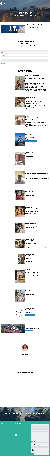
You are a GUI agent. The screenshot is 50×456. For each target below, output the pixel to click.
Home (21, 4)
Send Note (3, 63)
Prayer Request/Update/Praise (35, 445)
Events (38, 4)
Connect (31, 4)
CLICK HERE (35, 87)
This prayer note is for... (34, 448)
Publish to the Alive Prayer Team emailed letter (38, 451)
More (45, 4)
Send (32, 453)
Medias (35, 4)
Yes (32, 434)
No (32, 435)
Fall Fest (41, 4)
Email (2, 52)
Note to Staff (33, 441)
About (28, 4)
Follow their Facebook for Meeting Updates (31, 141)
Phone (32, 430)
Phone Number (3, 55)
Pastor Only (33, 449)
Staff (33, 450)
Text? (32, 433)
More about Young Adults (29, 330)
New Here (24, 4)
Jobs (16, 435)
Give (48, 4)
